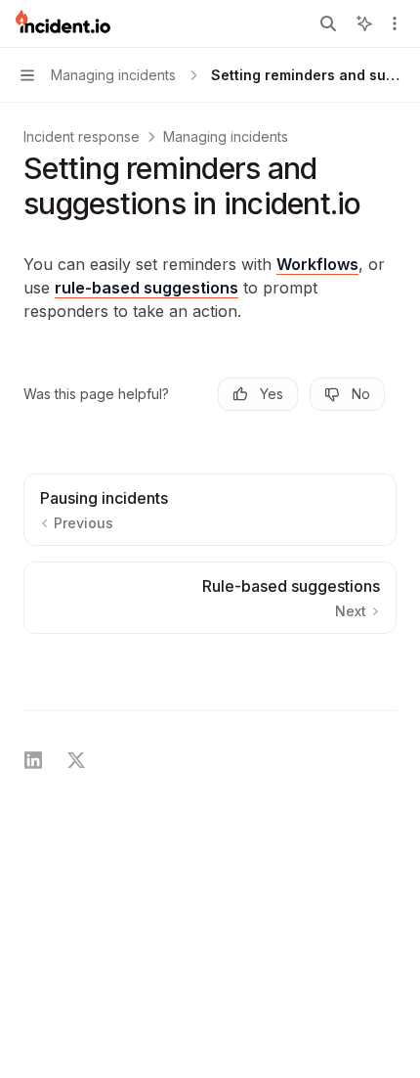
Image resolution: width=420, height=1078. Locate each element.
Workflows (317, 264)
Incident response (81, 136)
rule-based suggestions (146, 287)
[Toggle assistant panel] (364, 23)
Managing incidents (225, 136)
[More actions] (394, 23)
